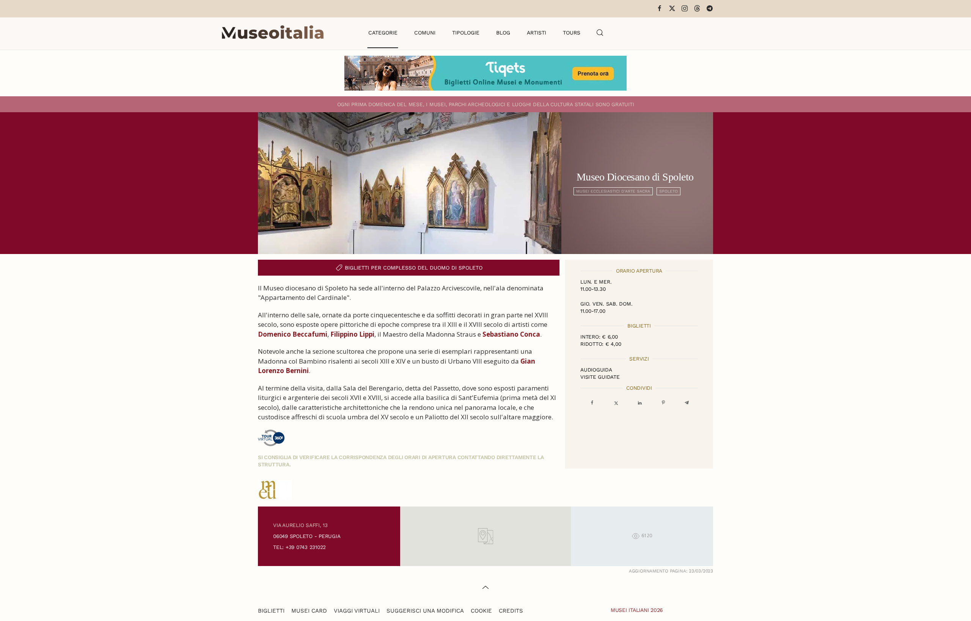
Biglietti (271, 610)
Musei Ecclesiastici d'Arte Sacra (613, 191)
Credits (511, 610)
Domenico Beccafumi (292, 334)
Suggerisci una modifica (425, 610)
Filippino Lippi (352, 334)
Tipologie (465, 33)
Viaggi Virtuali (357, 610)
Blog (503, 33)
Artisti (536, 33)
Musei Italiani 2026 (637, 610)
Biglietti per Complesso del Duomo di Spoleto (413, 268)
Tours (571, 33)
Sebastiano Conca (511, 334)
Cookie (481, 610)
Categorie (383, 33)
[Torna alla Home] (272, 32)
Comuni (424, 33)
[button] (600, 32)
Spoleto (668, 191)
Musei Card (309, 610)
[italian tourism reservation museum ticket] (485, 73)
